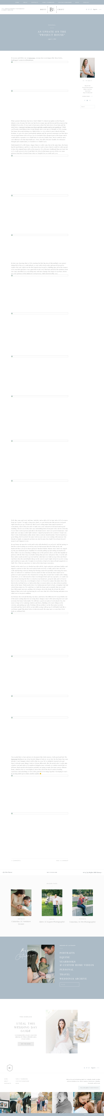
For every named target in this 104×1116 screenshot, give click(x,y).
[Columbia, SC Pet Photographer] (82, 902)
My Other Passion (7, 872)
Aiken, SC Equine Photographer (52, 922)
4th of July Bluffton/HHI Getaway (92, 872)
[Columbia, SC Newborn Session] (21, 902)
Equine (52, 919)
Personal (52, 25)
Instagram (32, 58)
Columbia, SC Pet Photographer (82, 922)
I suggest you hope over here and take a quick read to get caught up (40, 127)
